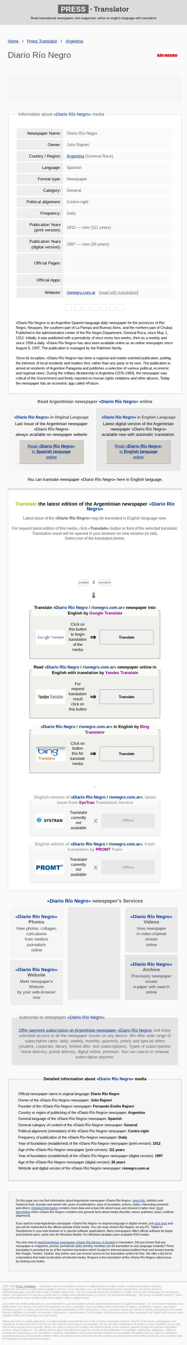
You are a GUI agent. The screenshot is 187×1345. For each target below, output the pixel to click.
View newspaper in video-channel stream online (151, 930)
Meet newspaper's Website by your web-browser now (36, 983)
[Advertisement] (95, 88)
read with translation (118, 292)
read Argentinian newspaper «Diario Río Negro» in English (76, 1242)
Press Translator (42, 41)
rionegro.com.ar (81, 292)
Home (13, 41)
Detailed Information (44, 1208)
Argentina (74, 41)
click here (160, 1223)
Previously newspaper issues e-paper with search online (151, 978)
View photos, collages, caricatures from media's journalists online (36, 933)
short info (139, 1200)
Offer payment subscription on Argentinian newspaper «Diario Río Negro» (85, 1030)
